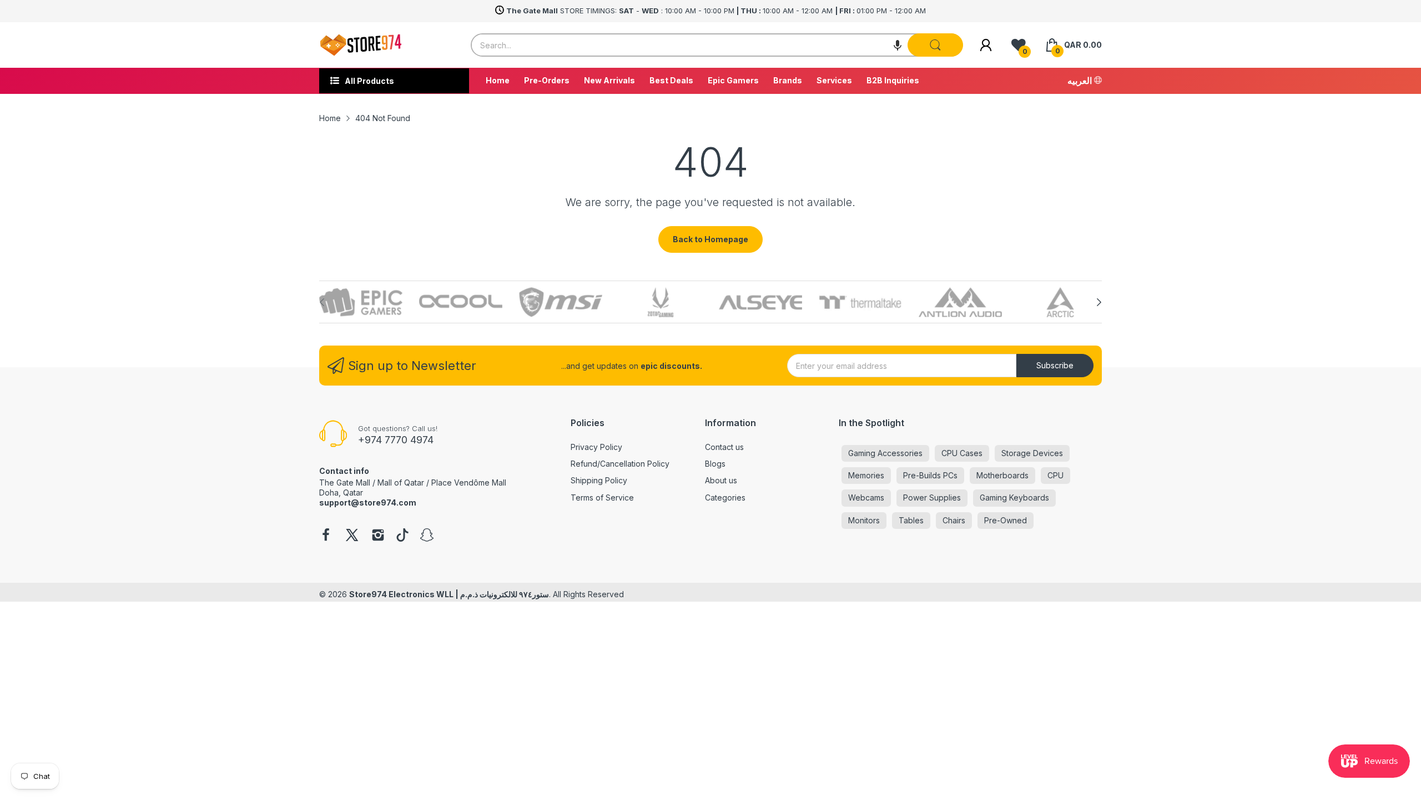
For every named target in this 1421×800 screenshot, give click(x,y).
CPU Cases (961, 453)
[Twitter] (352, 536)
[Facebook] (325, 536)
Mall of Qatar (400, 482)
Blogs (715, 463)
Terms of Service (602, 497)
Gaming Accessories (885, 453)
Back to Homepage (710, 239)
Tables (911, 520)
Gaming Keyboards (1014, 497)
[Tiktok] (402, 536)
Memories (866, 475)
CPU (1055, 475)
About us (721, 480)
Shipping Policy (599, 480)
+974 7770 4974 (396, 440)
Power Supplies (932, 497)
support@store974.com (367, 502)
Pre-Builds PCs (930, 475)
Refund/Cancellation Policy (620, 463)
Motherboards (1002, 475)
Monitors (864, 520)
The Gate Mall (344, 482)
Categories (725, 497)
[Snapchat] (427, 536)
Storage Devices (1032, 453)
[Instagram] (378, 536)
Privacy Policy (596, 447)
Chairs (954, 520)
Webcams (866, 497)
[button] (897, 45)
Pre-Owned (1005, 520)
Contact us (724, 447)
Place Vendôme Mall (468, 482)
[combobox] (717, 45)
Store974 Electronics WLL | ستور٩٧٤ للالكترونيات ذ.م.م (449, 594)
